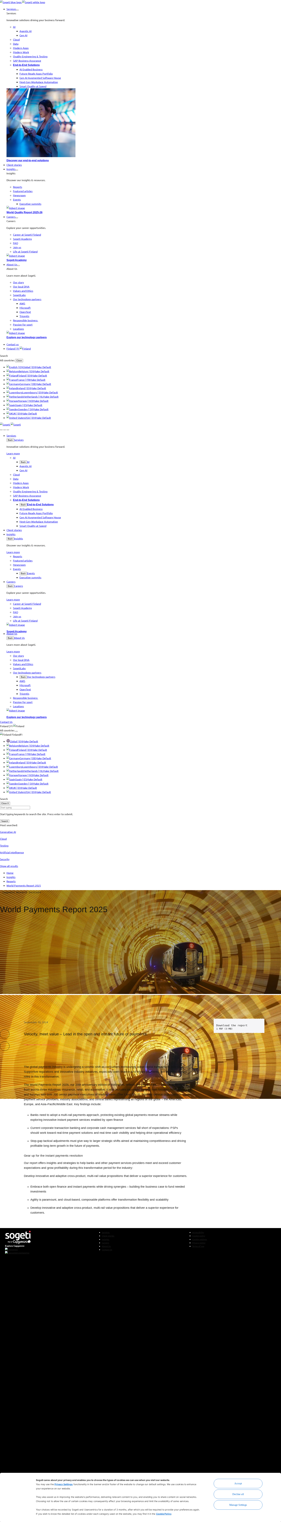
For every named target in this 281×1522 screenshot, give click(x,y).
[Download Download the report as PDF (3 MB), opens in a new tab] (258, 1026)
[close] (4, 429)
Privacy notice (198, 1242)
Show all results (9, 866)
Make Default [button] (43, 367)
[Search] (1, 429)
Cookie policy (198, 1235)
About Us (19, 637)
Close (19, 360)
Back (10, 440)
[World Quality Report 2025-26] (144, 208)
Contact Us (107, 1249)
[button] (17, 10)
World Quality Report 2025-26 (24, 212)
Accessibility (198, 1232)
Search (4, 821)
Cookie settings (199, 1239)
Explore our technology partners (27, 337)
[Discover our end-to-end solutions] (144, 123)
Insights (18, 538)
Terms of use (198, 1246)
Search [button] (4, 355)
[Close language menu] (16, 731)
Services (19, 439)
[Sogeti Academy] (144, 256)
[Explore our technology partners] (144, 333)
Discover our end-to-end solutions (28, 160)
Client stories (108, 1235)
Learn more (13, 453)
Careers (18, 585)
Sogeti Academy (17, 260)
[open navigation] (8, 429)
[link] (22, 2)
